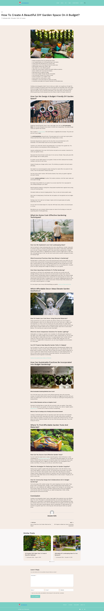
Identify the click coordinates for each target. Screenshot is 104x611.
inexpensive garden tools (44, 458)
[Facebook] (80, 609)
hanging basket (41, 131)
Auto (81, 3)
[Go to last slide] (25, 548)
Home (58, 3)
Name (33, 590)
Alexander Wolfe (7, 18)
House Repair (75, 3)
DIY (66, 3)
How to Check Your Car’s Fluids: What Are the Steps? (40, 524)
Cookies (70, 604)
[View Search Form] (84, 3)
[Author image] (1, 18)
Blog (62, 3)
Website (62, 590)
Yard (70, 3)
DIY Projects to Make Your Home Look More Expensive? (64, 524)
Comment (33, 575)
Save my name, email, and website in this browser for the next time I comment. (48, 593)
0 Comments (23, 18)
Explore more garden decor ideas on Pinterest (40, 357)
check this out (33, 408)
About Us (83, 604)
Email (47, 590)
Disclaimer (76, 604)
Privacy (65, 604)
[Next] (79, 548)
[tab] (50, 561)
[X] (82, 609)
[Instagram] (85, 609)
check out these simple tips (64, 284)
